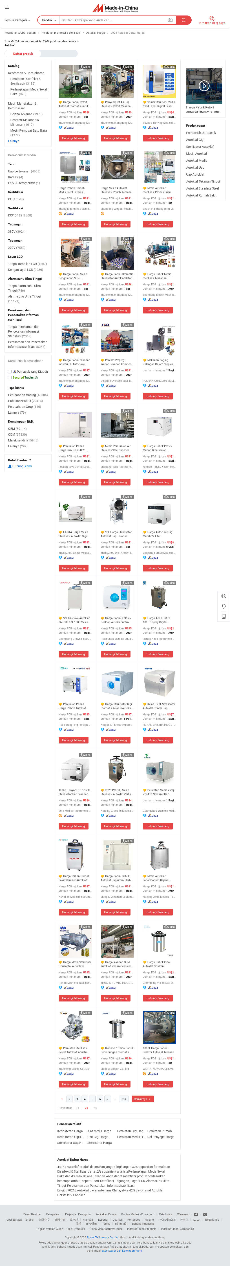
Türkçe (106, 1223)
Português (133, 1219)
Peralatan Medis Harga (131, 1137)
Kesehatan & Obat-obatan (26, 73)
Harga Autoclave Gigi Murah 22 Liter (158, 534)
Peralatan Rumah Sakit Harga (161, 1131)
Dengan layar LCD (25, 269)
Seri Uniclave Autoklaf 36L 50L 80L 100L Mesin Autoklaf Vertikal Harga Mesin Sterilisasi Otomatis (74, 620)
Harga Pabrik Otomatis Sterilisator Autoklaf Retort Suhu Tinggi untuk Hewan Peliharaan (117, 276)
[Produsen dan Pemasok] (115, 7)
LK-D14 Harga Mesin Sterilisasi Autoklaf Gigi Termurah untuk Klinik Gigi (75, 534)
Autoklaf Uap (195, 167)
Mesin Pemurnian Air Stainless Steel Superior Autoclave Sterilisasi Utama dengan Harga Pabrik (115, 448)
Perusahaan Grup (24, 406)
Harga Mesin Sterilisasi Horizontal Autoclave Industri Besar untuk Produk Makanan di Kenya (75, 964)
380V (17, 231)
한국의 (184, 1219)
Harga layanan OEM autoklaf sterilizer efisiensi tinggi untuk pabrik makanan (116, 964)
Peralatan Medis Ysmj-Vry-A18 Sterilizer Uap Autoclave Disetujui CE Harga (159, 792)
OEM (17, 428)
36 (86, 1107)
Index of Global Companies (177, 1229)
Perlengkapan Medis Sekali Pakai (28, 91)
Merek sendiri (23, 440)
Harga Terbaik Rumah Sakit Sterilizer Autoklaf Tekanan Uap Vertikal (74, 878)
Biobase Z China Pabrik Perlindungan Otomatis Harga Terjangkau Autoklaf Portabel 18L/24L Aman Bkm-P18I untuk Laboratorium (117, 1050)
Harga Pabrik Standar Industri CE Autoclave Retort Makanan (74, 362)
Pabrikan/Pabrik (25, 401)
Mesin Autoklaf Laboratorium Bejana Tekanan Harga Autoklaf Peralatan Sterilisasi (157, 878)
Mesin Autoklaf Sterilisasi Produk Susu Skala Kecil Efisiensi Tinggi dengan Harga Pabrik (159, 190)
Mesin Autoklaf (196, 153)
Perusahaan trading (28, 395)
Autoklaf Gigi (195, 139)
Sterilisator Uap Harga (71, 1142)
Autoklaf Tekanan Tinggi (203, 181)
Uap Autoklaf (195, 174)
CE (16, 199)
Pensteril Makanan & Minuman (24, 122)
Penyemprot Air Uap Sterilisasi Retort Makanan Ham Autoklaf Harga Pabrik (116, 104)
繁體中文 (60, 1219)
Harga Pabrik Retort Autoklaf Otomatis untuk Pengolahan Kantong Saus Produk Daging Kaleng (75, 104)
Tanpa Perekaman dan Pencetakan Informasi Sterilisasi (24, 331)
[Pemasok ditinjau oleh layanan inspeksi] (28, 371)
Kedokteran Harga (70, 1131)
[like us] (196, 1214)
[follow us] (205, 1214)
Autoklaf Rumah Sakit (201, 195)
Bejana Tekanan (26, 114)
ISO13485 (20, 215)
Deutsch (118, 1219)
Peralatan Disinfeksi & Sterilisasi (25, 81)
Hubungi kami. (22, 466)
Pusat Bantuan (32, 1214)
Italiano (149, 1219)
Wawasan (183, 1214)
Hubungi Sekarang (73, 138)
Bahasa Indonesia (143, 1223)
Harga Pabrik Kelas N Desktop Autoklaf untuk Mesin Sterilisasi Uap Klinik (117, 620)
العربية (196, 1219)
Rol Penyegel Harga (161, 1137)
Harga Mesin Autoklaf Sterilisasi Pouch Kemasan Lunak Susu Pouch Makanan (117, 190)
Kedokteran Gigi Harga (71, 1137)
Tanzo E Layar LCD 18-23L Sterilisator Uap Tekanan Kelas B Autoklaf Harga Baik (74, 792)
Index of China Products (141, 1229)
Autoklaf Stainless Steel (202, 188)
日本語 (74, 1219)
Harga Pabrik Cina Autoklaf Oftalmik (156, 964)
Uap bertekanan (24, 171)
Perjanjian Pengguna (78, 1214)
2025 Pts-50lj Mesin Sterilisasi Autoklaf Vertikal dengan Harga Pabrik (117, 792)
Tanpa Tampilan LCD (27, 264)
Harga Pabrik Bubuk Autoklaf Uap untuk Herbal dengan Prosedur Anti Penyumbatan (117, 878)
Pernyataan (53, 1214)
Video (87, 66)
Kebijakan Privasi (106, 1214)
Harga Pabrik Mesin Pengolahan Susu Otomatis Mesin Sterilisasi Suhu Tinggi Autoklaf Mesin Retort (74, 276)
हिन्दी (78, 1223)
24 (77, 1107)
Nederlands (212, 1219)
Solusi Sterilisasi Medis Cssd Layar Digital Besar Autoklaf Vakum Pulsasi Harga (159, 104)
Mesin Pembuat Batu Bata (28, 132)
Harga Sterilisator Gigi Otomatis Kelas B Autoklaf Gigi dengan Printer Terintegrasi (117, 706)
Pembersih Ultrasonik (201, 132)
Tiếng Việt (121, 1223)
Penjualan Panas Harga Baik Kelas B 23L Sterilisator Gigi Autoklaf (73, 448)
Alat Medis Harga (99, 1131)
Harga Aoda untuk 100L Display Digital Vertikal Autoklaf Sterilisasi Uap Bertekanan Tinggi (159, 620)
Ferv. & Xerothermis (24, 183)
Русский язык (167, 1219)
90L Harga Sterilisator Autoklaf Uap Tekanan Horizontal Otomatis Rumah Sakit (116, 534)
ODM (17, 434)
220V (17, 247)
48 (95, 1107)
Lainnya (13, 141)
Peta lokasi (165, 1214)
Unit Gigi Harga (97, 1137)
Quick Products (75, 1229)
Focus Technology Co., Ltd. (103, 1237)
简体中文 (44, 1219)
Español (103, 1219)
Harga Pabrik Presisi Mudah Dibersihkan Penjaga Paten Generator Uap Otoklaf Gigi (158, 448)
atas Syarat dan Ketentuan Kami (122, 1250)
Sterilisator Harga (99, 1142)
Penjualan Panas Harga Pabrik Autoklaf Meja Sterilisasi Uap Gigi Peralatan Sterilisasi (73, 706)
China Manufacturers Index (106, 1229)
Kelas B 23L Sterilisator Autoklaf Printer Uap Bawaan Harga (159, 706)
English (29, 1219)
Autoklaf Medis (196, 160)
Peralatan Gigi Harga (131, 1131)
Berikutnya (141, 1099)
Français (88, 1219)
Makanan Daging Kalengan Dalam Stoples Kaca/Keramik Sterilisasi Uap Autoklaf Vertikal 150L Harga (159, 362)
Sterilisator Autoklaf (200, 146)
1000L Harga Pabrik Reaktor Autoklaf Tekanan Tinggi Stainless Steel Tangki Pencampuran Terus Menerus (158, 1050)
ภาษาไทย (91, 1223)
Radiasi (15, 177)
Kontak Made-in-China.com (137, 1214)
